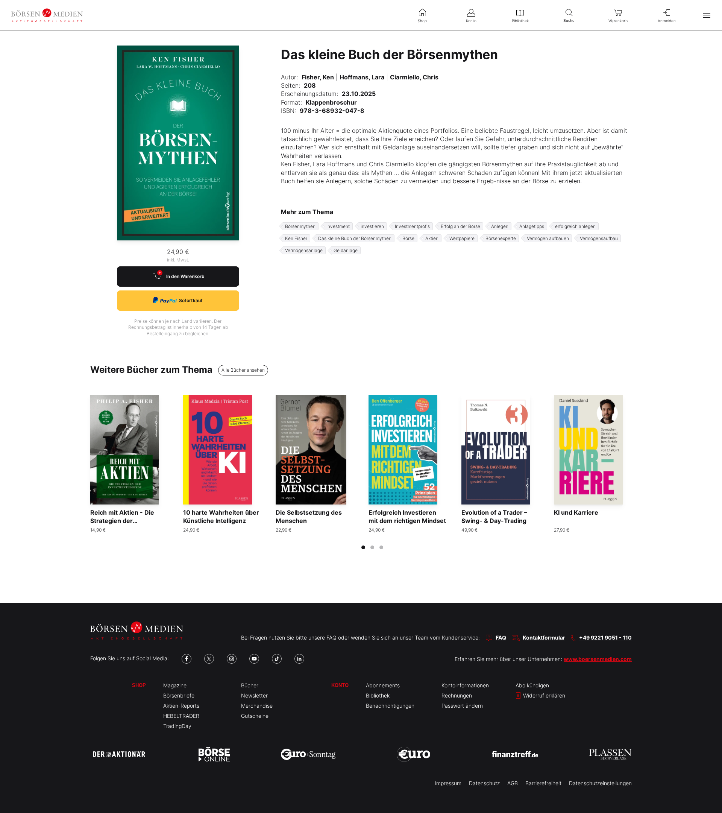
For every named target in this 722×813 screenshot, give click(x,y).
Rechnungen (456, 695)
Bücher (249, 685)
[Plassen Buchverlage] (610, 754)
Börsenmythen (300, 226)
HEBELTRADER (181, 716)
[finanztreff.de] (515, 754)
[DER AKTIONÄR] (119, 754)
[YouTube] (254, 659)
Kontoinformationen (465, 685)
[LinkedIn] (299, 659)
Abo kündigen (532, 685)
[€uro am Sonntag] (308, 754)
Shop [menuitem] (422, 20)
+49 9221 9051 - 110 (605, 637)
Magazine (175, 685)
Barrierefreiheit (543, 783)
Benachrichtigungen (390, 705)
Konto (340, 685)
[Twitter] (209, 659)
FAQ (501, 637)
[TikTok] (277, 659)
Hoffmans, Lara (362, 77)
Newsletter (254, 695)
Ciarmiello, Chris (414, 77)
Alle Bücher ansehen (243, 370)
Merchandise (257, 705)
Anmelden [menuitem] (667, 20)
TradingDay (177, 726)
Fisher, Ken (318, 77)
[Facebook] (186, 659)
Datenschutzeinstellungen (600, 783)
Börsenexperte (500, 238)
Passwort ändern (462, 705)
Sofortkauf (191, 300)
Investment (338, 226)
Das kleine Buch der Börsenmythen (354, 238)
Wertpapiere (462, 238)
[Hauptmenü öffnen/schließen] (707, 15)
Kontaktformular (544, 637)
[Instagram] (232, 659)
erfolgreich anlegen (575, 226)
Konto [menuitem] (471, 20)
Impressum (448, 783)
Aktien (431, 238)
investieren (372, 226)
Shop (139, 685)
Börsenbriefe (178, 695)
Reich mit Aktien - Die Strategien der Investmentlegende (122, 521)
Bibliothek (378, 695)
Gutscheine (254, 716)
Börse (408, 238)
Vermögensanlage (304, 250)
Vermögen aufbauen (548, 238)
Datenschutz (484, 783)
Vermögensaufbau (599, 238)
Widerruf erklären (543, 695)
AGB (512, 783)
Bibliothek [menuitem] (520, 20)
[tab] (363, 547)
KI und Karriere (576, 512)
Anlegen (499, 226)
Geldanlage (346, 250)
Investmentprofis (412, 226)
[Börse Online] (214, 754)
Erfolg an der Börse (460, 226)
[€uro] (413, 754)
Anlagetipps (531, 226)
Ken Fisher (296, 238)
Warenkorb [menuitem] (618, 20)
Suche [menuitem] (569, 20)
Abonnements (383, 685)
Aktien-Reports (181, 705)
